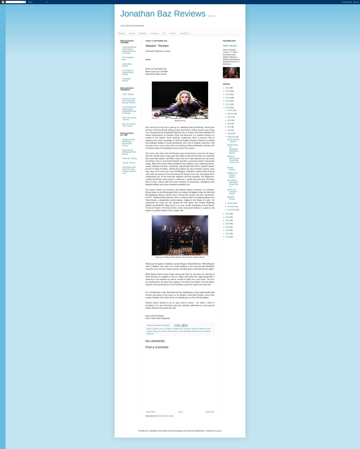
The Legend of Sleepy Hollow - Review (128, 72)
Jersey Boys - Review (127, 65)
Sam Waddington (185, 331)
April (229, 120)
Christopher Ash (177, 329)
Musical (121, 33)
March (230, 117)
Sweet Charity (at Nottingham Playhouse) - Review (233, 149)
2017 (227, 104)
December (231, 210)
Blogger (218, 431)
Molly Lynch (157, 331)
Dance (173, 33)
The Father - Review (127, 80)
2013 (227, 91)
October (230, 203)
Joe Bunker (187, 329)
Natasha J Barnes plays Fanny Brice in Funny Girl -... (233, 160)
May (229, 124)
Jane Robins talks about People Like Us (232, 183)
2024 (227, 230)
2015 (227, 98)
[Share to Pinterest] (186, 325)
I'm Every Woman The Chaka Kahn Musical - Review (129, 101)
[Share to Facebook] (183, 325)
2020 (227, 217)
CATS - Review (128, 94)
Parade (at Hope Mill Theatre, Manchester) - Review (128, 143)
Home (180, 412)
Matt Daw (195, 329)
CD (164, 33)
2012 (227, 88)
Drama (132, 33)
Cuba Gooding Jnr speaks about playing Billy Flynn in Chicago (129, 50)
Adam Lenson (159, 329)
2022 (227, 224)
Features (155, 33)
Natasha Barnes (173, 331)
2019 (227, 214)
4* (152, 329)
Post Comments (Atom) (165, 416)
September (231, 137)
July (229, 130)
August (230, 133)
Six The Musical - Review (233, 141)
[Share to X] (180, 325)
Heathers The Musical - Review (232, 175)
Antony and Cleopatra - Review (232, 192)
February (231, 114)
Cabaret (142, 33)
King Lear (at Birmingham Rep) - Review (129, 152)
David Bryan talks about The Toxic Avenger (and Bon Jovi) (129, 170)
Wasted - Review (231, 169)
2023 (227, 227)
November (231, 206)
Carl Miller (167, 329)
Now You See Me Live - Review (129, 125)
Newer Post (150, 412)
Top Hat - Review (128, 163)
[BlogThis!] (178, 325)
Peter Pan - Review (129, 158)
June (229, 127)
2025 (227, 234)
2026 (227, 237)
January (230, 110)
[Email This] (175, 325)
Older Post (210, 412)
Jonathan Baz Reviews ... (167, 13)
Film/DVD (184, 33)
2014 (227, 94)
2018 (227, 108)
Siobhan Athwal (197, 331)
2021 (227, 220)
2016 (227, 101)
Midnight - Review (231, 198)
